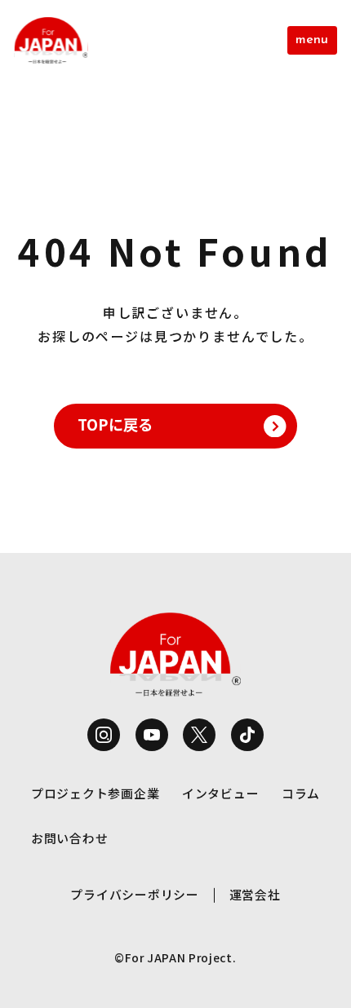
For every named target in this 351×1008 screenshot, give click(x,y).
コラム (301, 793)
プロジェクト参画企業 (95, 793)
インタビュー (220, 793)
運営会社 (255, 894)
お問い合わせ (69, 838)
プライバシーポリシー (134, 894)
